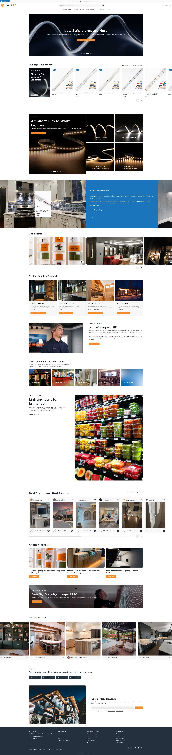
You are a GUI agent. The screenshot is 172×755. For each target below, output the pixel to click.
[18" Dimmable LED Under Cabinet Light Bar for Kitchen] (43, 200)
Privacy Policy (51, 749)
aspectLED (90, 753)
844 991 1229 (34, 738)
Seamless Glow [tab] (125, 65)
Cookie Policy (32, 749)
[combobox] (81, 5)
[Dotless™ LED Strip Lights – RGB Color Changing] (132, 79)
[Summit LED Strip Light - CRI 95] (109, 79)
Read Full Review (94, 205)
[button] (83, 53)
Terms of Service (41, 749)
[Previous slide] (80, 53)
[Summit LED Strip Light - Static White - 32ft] (86, 79)
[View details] (48, 531)
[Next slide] (92, 53)
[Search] (103, 5)
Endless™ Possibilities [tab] (137, 65)
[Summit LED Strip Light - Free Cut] (62, 79)
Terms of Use (111, 711)
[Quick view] (71, 71)
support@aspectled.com (37, 736)
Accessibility (59, 749)
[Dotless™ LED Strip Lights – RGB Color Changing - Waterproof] (155, 79)
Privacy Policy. (119, 711)
